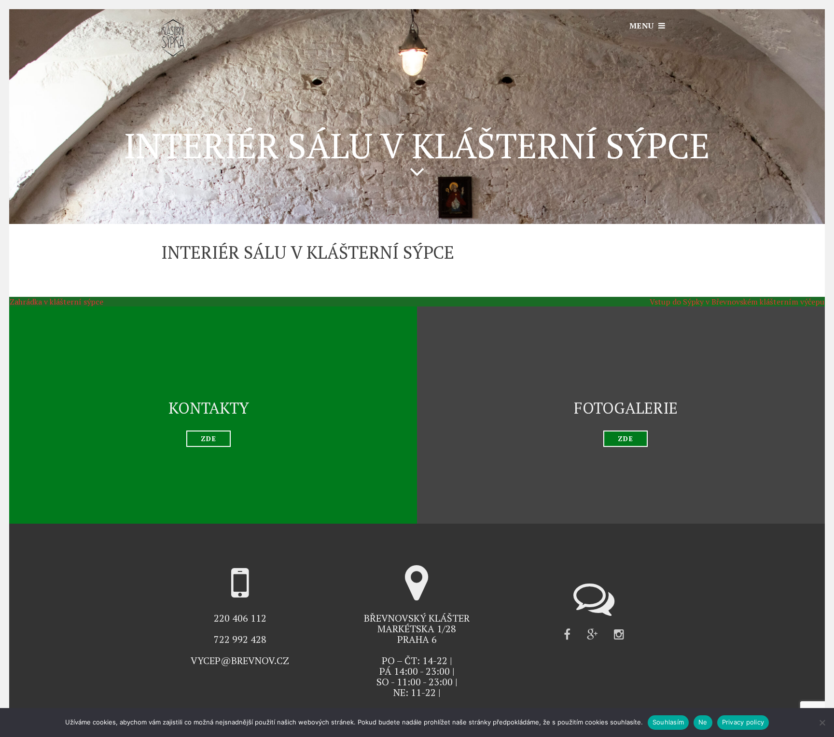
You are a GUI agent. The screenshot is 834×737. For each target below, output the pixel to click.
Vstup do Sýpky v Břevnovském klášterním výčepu (742, 301)
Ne (703, 722)
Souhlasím (668, 722)
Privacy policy (743, 722)
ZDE (208, 438)
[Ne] (822, 722)
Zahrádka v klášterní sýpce (51, 301)
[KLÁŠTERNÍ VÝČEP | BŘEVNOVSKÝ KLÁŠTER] (172, 53)
